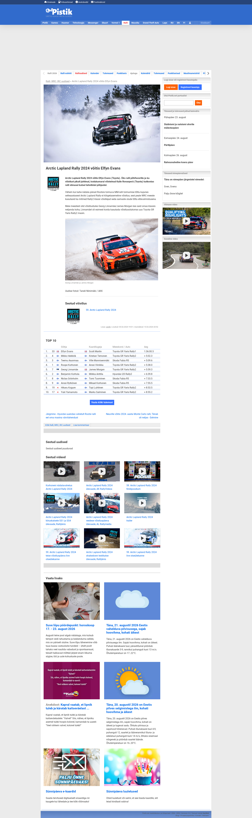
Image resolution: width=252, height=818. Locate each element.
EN (178, 23)
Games (54, 23)
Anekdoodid (83, 2)
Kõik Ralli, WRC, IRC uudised (57, 425)
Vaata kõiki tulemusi (102, 402)
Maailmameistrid (192, 73)
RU (172, 23)
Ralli (126, 23)
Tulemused (108, 73)
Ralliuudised (81, 73)
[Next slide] (208, 73)
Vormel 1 (116, 23)
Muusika (135, 23)
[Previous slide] (44, 73)
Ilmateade (51, 2)
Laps (165, 23)
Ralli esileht (66, 73)
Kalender (95, 73)
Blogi (177, 816)
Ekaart (105, 23)
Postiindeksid (99, 2)
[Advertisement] (126, 47)
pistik (108, 327)
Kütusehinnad (67, 2)
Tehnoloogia (78, 23)
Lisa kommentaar (81, 425)
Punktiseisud (174, 73)
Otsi (198, 102)
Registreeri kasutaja (190, 87)
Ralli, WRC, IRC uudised (58, 81)
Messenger (93, 23)
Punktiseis (122, 73)
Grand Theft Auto (151, 23)
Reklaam (205, 816)
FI (184, 23)
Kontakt (198, 816)
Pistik (45, 23)
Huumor (65, 23)
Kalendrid (145, 73)
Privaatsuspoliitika (187, 816)
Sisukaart (205, 23)
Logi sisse (171, 87)
